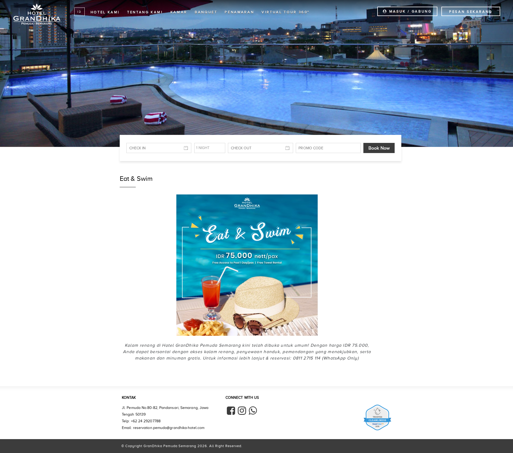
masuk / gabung (409, 11)
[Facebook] (231, 410)
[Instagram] (241, 410)
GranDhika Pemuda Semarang (37, 14)
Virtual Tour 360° (286, 12)
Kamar (178, 12)
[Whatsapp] (252, 410)
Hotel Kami (105, 12)
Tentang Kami (145, 12)
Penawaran (239, 12)
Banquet (206, 12)
